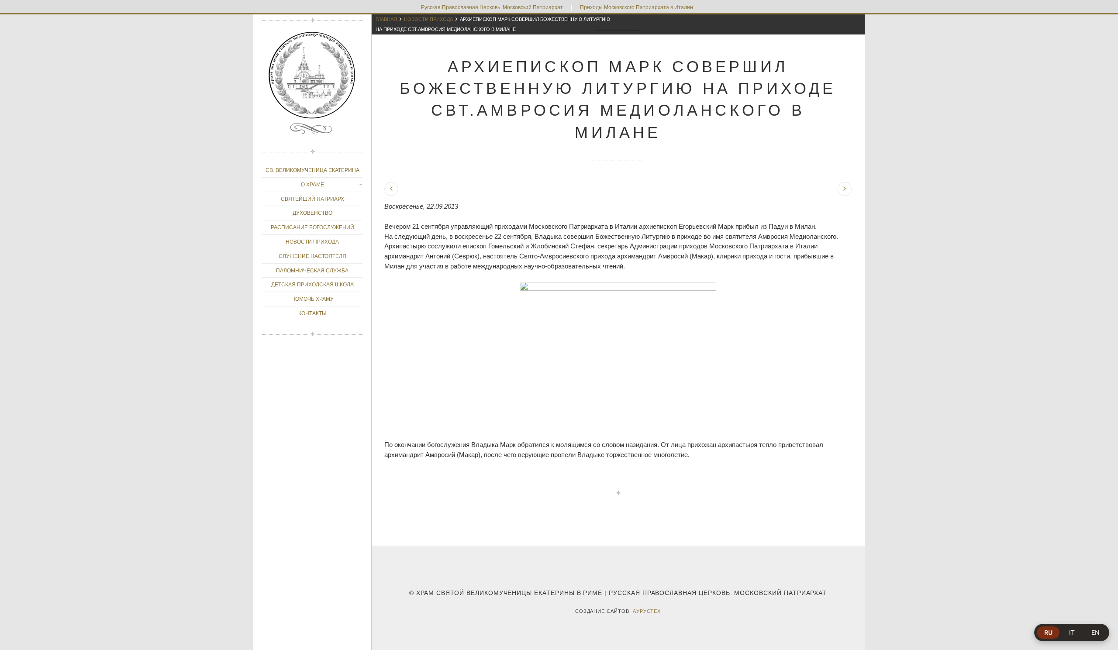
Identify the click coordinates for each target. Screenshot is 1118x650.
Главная (386, 19)
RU (1048, 632)
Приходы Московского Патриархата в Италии (636, 7)
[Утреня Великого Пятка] (391, 189)
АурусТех (647, 611)
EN (1095, 632)
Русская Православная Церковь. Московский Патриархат (492, 7)
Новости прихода (428, 19)
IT (1072, 632)
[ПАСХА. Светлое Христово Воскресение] (845, 189)
